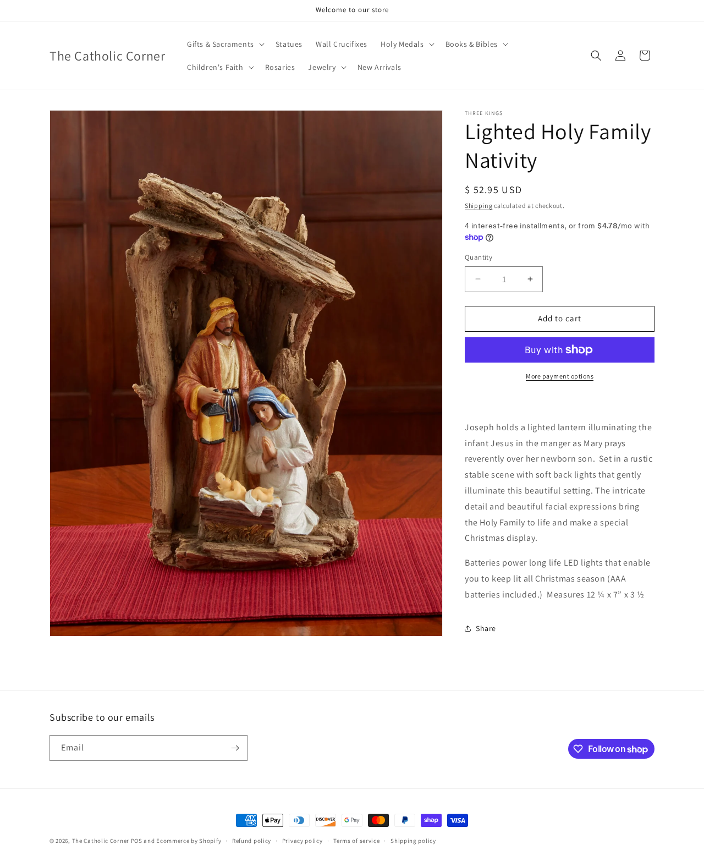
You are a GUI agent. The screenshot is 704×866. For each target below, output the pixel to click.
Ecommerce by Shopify (188, 841)
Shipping (479, 205)
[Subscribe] (235, 748)
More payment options (559, 376)
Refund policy (251, 841)
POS (136, 841)
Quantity (478, 257)
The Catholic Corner (100, 841)
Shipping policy (413, 841)
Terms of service (356, 841)
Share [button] (486, 628)
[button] (224, 44)
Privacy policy (302, 841)
